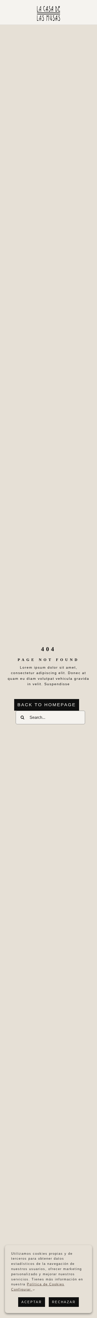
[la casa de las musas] (48, 6)
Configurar (21, 1289)
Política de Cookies (45, 1284)
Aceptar (31, 1302)
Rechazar (64, 1302)
